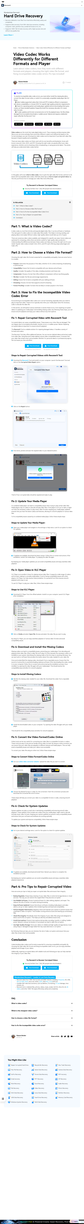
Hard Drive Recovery (41, 1097)
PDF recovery (62, 1074)
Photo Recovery (63, 1088)
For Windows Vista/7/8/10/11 (33, 349)
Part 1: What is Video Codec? (24, 206)
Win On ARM (20, 981)
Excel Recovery (39, 1083)
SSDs (40, 981)
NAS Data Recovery (17, 1093)
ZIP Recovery (62, 1079)
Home (14, 48)
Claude (49, 124)
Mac (47, 981)
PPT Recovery (39, 1079)
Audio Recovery (63, 1083)
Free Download (34, 193)
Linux (50, 981)
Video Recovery (39, 1088)
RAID (26, 981)
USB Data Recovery (17, 1097)
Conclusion (19, 218)
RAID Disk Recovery (41, 1102)
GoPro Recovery (16, 1074)
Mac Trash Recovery (64, 1065)
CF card (57, 983)
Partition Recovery (63, 1093)
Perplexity (30, 124)
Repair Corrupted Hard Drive (19, 1065)
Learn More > (8, 35)
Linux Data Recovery (41, 1093)
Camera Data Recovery (65, 1070)
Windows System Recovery (19, 1102)
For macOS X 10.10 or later (51, 349)
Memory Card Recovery (65, 1097)
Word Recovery (15, 1083)
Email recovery (15, 1079)
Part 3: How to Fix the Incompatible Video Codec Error (32, 212)
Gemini (40, 124)
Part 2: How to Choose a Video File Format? (29, 209)
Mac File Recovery (16, 1070)
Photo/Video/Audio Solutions (26, 48)
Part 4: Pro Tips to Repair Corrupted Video (29, 215)
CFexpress (61, 980)
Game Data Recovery (41, 1070)
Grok (58, 124)
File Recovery (15, 1088)
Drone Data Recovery (41, 1074)
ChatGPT (19, 124)
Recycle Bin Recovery (41, 1065)
